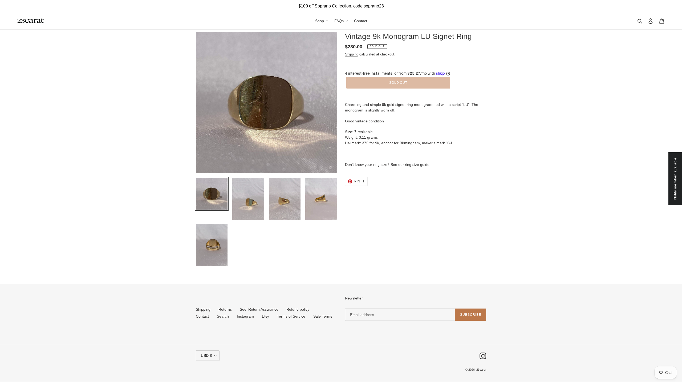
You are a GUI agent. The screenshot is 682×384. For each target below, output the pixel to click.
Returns (225, 309)
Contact (202, 316)
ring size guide (417, 164)
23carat (481, 369)
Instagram (245, 316)
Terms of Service (291, 316)
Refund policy (297, 309)
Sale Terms (322, 316)
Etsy (265, 316)
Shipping (351, 54)
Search (223, 316)
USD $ (206, 355)
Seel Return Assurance (259, 309)
